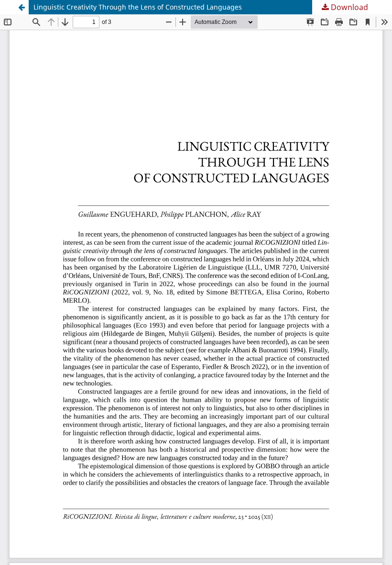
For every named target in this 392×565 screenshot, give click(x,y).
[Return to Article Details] (21, 7)
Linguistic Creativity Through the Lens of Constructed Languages (137, 6)
